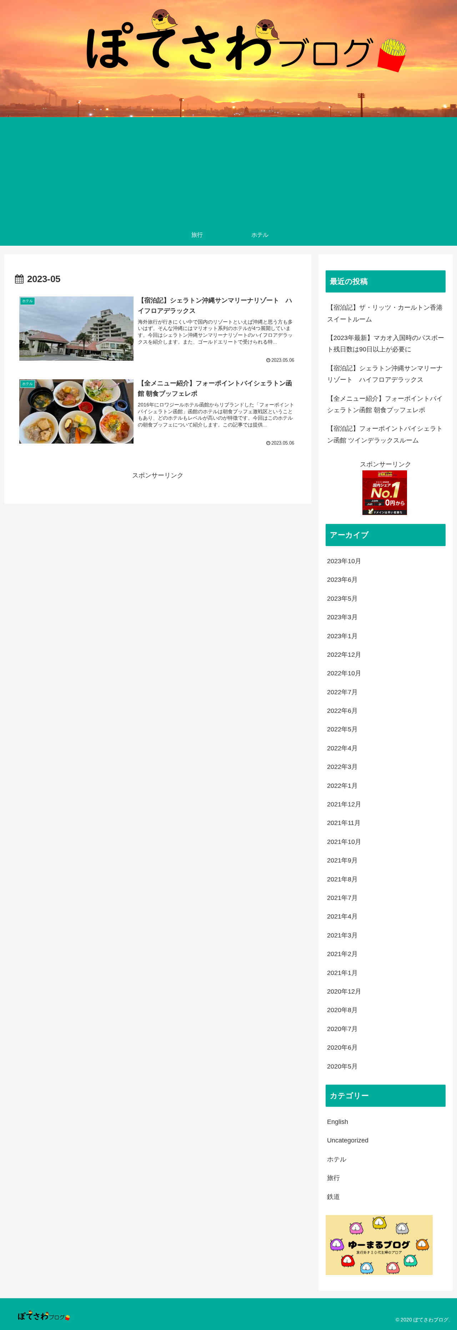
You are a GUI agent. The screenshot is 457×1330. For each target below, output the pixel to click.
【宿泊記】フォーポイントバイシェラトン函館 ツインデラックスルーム (385, 434)
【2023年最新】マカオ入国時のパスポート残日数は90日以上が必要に (385, 343)
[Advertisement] (228, 171)
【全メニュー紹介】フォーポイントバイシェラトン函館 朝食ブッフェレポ (385, 404)
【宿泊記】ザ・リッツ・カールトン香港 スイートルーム (386, 313)
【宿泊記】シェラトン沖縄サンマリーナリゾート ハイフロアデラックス (385, 374)
